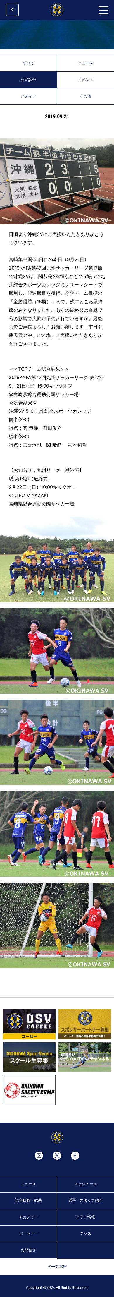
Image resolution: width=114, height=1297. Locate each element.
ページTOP (57, 1266)
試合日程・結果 (28, 1200)
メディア (28, 96)
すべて (28, 63)
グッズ (85, 1233)
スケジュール (85, 1184)
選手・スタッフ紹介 (85, 1200)
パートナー (28, 1233)
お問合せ (28, 1250)
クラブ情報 (85, 1217)
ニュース (85, 63)
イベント (85, 80)
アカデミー (28, 1217)
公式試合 (28, 80)
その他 (85, 96)
